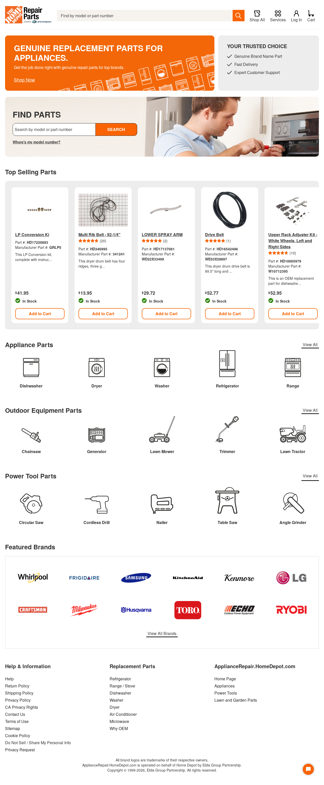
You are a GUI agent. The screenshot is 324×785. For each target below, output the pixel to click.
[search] (239, 15)
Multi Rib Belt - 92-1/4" (99, 234)
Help (9, 679)
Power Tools (225, 693)
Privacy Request (20, 750)
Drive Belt (214, 234)
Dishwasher (120, 693)
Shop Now (24, 79)
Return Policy (17, 686)
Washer (116, 700)
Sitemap (12, 728)
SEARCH (116, 129)
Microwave (119, 721)
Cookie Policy (17, 735)
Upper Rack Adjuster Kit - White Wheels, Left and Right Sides (292, 241)
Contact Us (15, 714)
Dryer (114, 707)
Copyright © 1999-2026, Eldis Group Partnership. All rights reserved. (162, 770)
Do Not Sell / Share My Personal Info (38, 742)
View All (310, 344)
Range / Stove (122, 686)
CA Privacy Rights (21, 707)
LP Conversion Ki (32, 234)
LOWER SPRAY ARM (162, 234)
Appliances (224, 686)
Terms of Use (17, 721)
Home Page (225, 679)
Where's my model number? (36, 142)
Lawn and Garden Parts (235, 700)
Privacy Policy (18, 700)
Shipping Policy (19, 693)
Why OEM (119, 728)
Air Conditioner (123, 714)
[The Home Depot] (28, 15)
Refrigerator (120, 679)
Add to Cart (40, 313)
